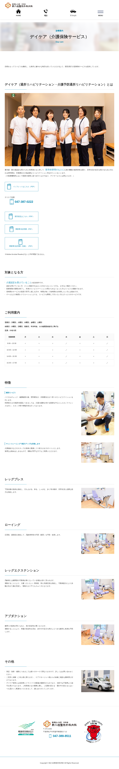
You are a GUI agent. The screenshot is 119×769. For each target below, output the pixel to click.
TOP (108, 759)
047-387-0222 (24, 201)
